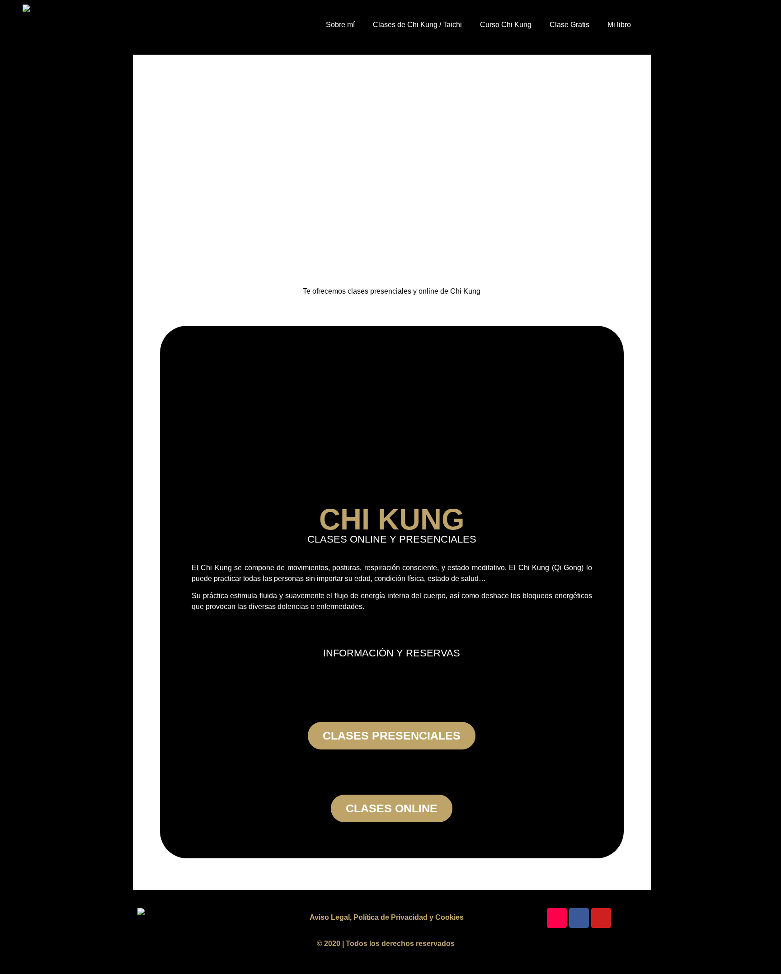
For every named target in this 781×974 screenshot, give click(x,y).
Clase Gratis (569, 24)
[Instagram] (557, 918)
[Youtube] (601, 918)
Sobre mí (340, 24)
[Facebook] (579, 918)
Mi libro (619, 24)
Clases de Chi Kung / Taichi (417, 24)
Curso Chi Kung (506, 24)
